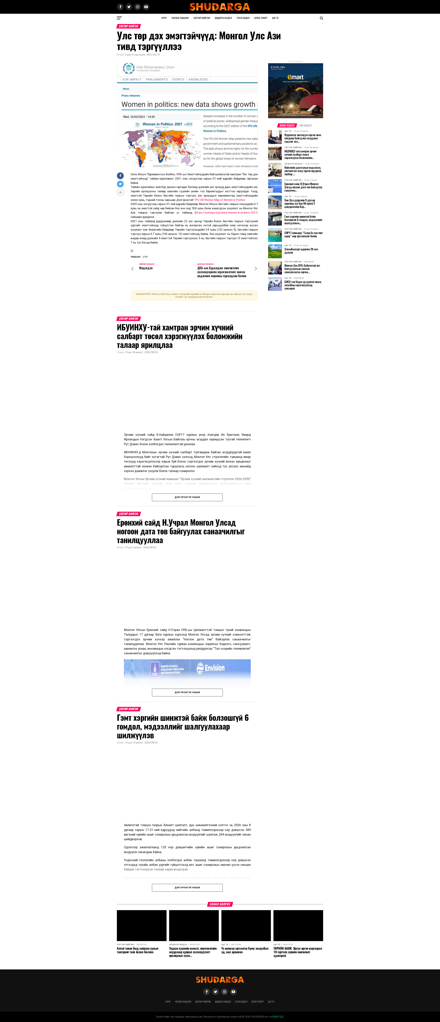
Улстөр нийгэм (202, 18)
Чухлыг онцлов (180, 18)
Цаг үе (275, 18)
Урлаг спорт (260, 18)
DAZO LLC (278, 1016)
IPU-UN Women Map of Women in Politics (220, 200)
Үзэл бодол (243, 18)
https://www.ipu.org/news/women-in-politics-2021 (226, 212)
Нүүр (164, 18)
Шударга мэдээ (223, 18)
